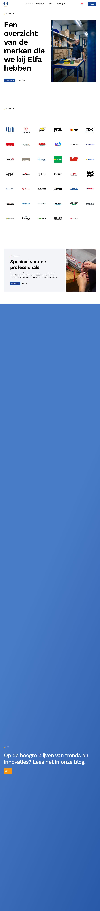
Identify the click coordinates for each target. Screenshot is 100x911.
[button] (83, 4)
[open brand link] (10, 130)
